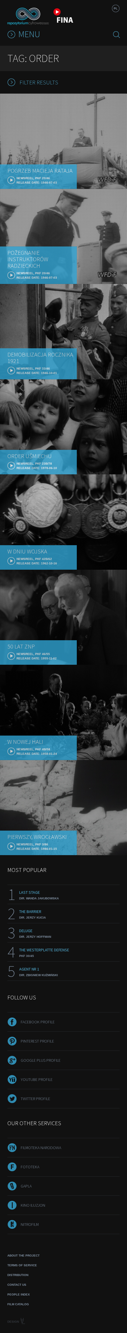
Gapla (26, 1186)
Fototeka (30, 1166)
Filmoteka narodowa (41, 1147)
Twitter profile (35, 1098)
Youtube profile (37, 1079)
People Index (18, 1294)
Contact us (16, 1284)
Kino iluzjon (33, 1205)
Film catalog (18, 1304)
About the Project (23, 1255)
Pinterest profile (37, 1041)
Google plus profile (41, 1060)
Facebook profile (38, 1022)
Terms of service (22, 1265)
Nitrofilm (30, 1224)
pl (116, 8)
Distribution (17, 1275)
